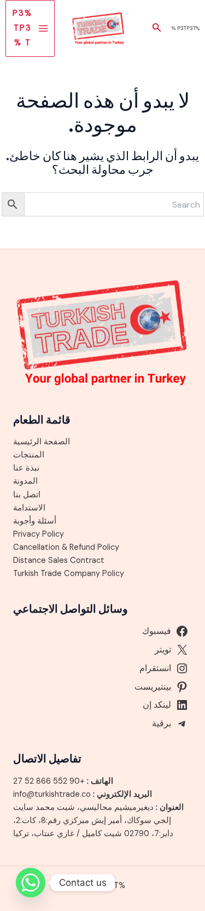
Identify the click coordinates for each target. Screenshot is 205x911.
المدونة (25, 481)
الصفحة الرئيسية (41, 442)
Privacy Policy (38, 534)
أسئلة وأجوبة (34, 521)
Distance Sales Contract (58, 560)
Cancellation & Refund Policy (66, 547)
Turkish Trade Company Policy (68, 573)
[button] (156, 28)
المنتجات (28, 455)
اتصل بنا (26, 495)
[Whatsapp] (30, 882)
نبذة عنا (26, 468)
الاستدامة (29, 508)
